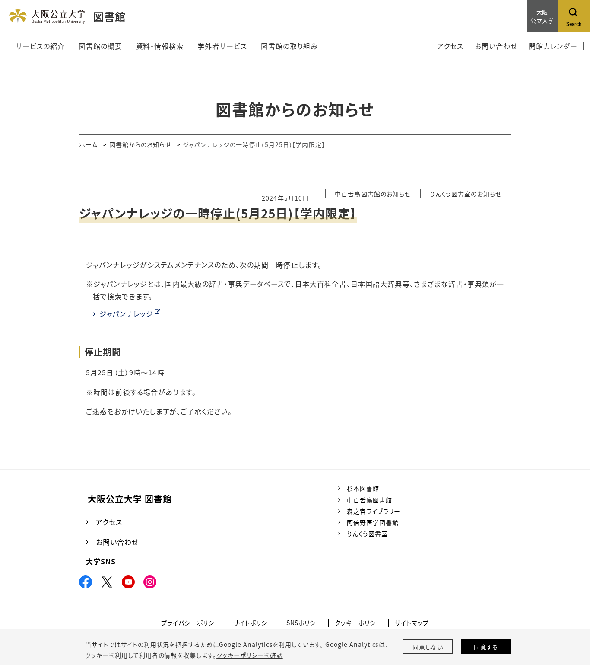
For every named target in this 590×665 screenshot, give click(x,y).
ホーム (88, 144)
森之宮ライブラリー (373, 511)
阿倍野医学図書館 (373, 522)
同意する (486, 647)
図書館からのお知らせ (140, 144)
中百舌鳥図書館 (369, 500)
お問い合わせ (117, 542)
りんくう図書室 (367, 533)
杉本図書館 (363, 488)
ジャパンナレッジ (126, 313)
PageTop (564, 619)
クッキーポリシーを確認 (249, 655)
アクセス (109, 522)
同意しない (428, 647)
